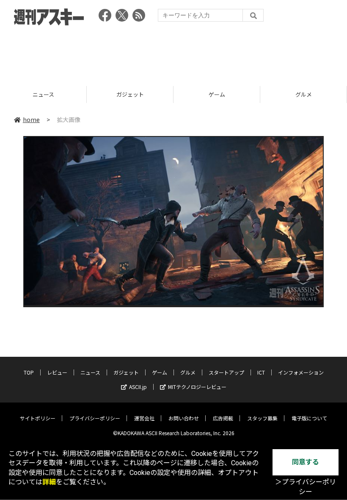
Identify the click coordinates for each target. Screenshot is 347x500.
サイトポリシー (37, 418)
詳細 (49, 482)
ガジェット (48, 94)
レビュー (57, 372)
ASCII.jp (138, 386)
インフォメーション (301, 372)
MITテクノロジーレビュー (197, 386)
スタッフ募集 (262, 418)
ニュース (90, 372)
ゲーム (135, 94)
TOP (29, 372)
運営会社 (144, 418)
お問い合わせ (183, 418)
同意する (305, 462)
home (31, 119)
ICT (261, 372)
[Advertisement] (173, 53)
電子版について (309, 418)
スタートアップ (226, 372)
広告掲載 (223, 418)
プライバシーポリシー (94, 418)
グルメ (222, 94)
